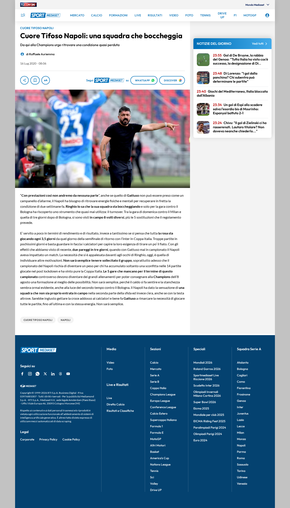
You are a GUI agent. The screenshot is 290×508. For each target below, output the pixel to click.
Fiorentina (244, 388)
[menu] (22, 15)
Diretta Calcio (116, 404)
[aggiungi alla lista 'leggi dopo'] (35, 80)
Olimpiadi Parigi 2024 (207, 434)
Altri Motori (157, 445)
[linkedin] (53, 374)
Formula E (156, 433)
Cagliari (242, 375)
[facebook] (22, 374)
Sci (152, 477)
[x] (45, 374)
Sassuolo (242, 464)
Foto (110, 369)
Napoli (241, 445)
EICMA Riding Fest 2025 (209, 421)
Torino (241, 471)
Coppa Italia (158, 388)
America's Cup (159, 458)
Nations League (160, 464)
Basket (154, 452)
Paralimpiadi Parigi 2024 (209, 427)
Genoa (241, 401)
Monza (241, 439)
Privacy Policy (48, 439)
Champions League (162, 394)
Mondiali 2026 (202, 362)
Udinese (242, 477)
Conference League (163, 407)
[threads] (60, 374)
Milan (240, 433)
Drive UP (156, 490)
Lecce (241, 426)
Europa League (160, 401)
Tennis (154, 471)
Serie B (154, 382)
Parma (241, 452)
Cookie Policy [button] (71, 439)
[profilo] (267, 15)
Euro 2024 (200, 440)
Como (241, 382)
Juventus (242, 413)
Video (110, 362)
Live (109, 398)
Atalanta (242, 362)
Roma (241, 458)
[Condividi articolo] (24, 80)
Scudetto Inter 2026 (206, 385)
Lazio (240, 420)
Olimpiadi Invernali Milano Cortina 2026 (207, 394)
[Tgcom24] (28, 5)
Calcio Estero (159, 413)
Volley (154, 483)
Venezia (242, 483)
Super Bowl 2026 (204, 402)
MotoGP (155, 439)
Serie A (154, 375)
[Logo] (45, 15)
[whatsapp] (37, 374)
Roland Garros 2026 (207, 369)
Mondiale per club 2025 (208, 415)
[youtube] (68, 374)
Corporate (27, 439)
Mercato (155, 369)
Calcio (154, 362)
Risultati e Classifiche (120, 411)
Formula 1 (156, 426)
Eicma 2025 (201, 408)
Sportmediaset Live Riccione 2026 (206, 377)
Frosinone (243, 394)
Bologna (242, 369)
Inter (240, 407)
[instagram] (30, 374)
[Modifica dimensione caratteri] (45, 80)
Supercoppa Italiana (163, 420)
